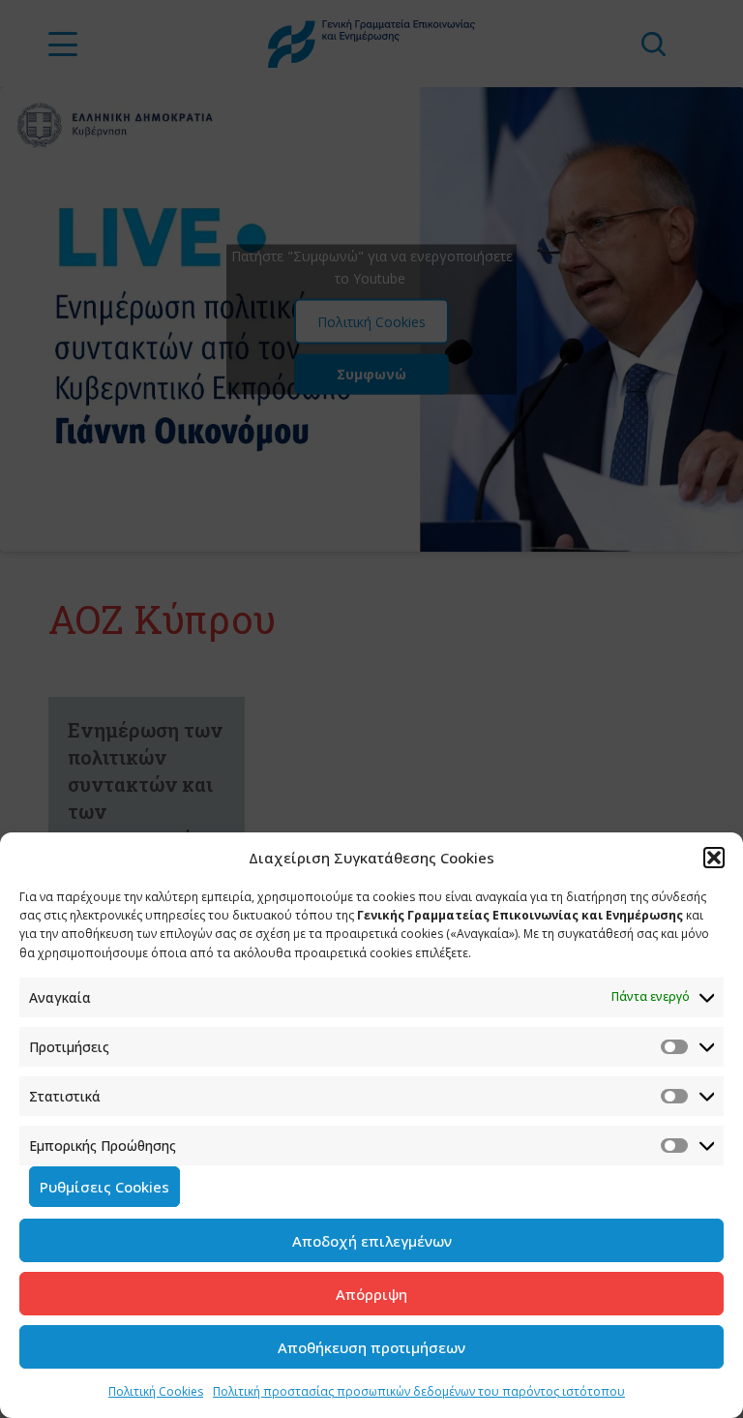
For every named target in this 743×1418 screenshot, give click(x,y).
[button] (714, 857)
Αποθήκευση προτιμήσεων (371, 1347)
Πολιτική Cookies (155, 1391)
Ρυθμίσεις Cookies (104, 1186)
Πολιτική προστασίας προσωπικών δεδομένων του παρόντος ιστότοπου (419, 1391)
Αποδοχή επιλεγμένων (372, 1241)
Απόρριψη (371, 1294)
